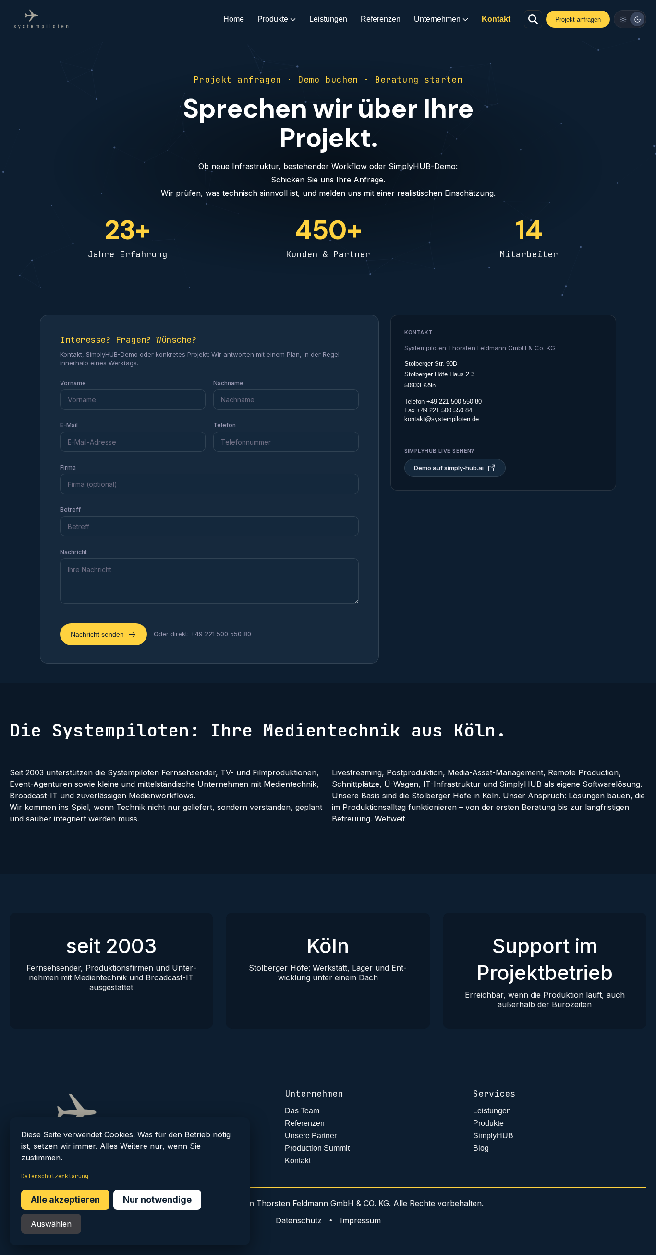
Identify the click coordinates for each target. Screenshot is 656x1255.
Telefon (224, 425)
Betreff (70, 509)
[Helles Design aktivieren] (623, 19)
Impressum (360, 1220)
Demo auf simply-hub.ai (449, 467)
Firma (68, 467)
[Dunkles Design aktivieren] (637, 19)
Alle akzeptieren (65, 1200)
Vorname (73, 382)
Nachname (228, 382)
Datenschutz (299, 1220)
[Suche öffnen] (533, 19)
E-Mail (69, 425)
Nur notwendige (157, 1200)
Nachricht (73, 551)
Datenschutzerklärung (54, 1176)
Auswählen (51, 1224)
